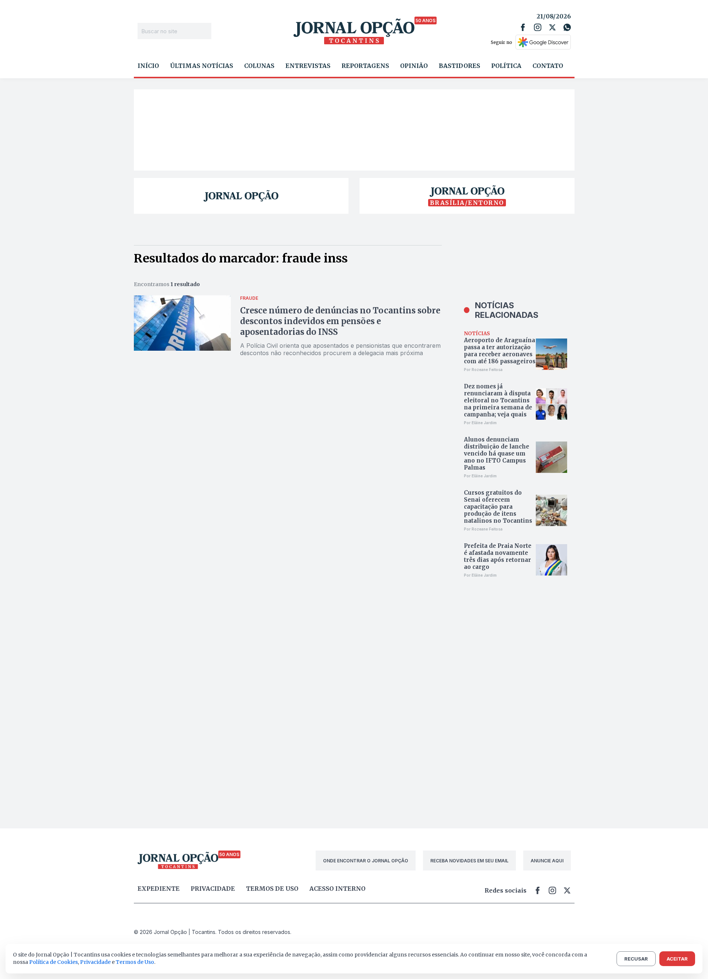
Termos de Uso (135, 962)
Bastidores (459, 65)
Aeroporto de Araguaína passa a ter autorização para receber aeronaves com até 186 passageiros (499, 351)
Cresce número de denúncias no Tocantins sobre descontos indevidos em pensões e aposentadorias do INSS (340, 321)
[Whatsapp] (567, 27)
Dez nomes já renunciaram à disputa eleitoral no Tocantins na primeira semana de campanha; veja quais (498, 400)
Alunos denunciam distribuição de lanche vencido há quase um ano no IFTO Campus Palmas (496, 453)
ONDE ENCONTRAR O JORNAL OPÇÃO (365, 860)
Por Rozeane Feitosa (483, 369)
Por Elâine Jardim (480, 422)
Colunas (259, 65)
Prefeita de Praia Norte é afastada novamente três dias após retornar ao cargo (497, 556)
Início (148, 65)
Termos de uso (272, 888)
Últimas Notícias (201, 65)
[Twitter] (552, 27)
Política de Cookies (53, 962)
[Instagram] (537, 27)
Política (506, 65)
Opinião (414, 65)
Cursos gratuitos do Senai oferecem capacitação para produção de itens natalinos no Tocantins (498, 506)
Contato (547, 65)
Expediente (159, 888)
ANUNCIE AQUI (547, 860)
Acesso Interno (337, 888)
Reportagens (365, 65)
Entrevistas (307, 65)
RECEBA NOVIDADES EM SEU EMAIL (469, 860)
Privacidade (213, 888)
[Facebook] (523, 27)
